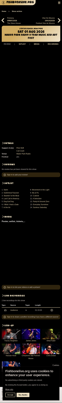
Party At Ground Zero (41, 201)
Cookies (55, 365)
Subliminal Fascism (11, 193)
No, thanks (23, 395)
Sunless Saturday (40, 207)
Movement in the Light (40, 190)
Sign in (9, 175)
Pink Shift (20, 148)
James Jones (31, 341)
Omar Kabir (51, 341)
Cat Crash (20, 151)
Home (4, 11)
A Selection (37, 199)
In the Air (7, 207)
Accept (10, 395)
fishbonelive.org (20, 2)
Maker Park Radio (23, 154)
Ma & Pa (35, 193)
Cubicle (36, 196)
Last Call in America (11, 199)
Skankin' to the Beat (11, 196)
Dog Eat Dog (9, 201)
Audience (14, 310)
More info (9, 389)
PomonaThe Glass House (14, 20)
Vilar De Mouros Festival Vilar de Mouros (45, 20)
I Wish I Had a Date (11, 205)
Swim (6, 190)
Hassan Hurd (11, 356)
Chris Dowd (51, 356)
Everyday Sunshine (40, 205)
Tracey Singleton (11, 341)
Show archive (17, 11)
